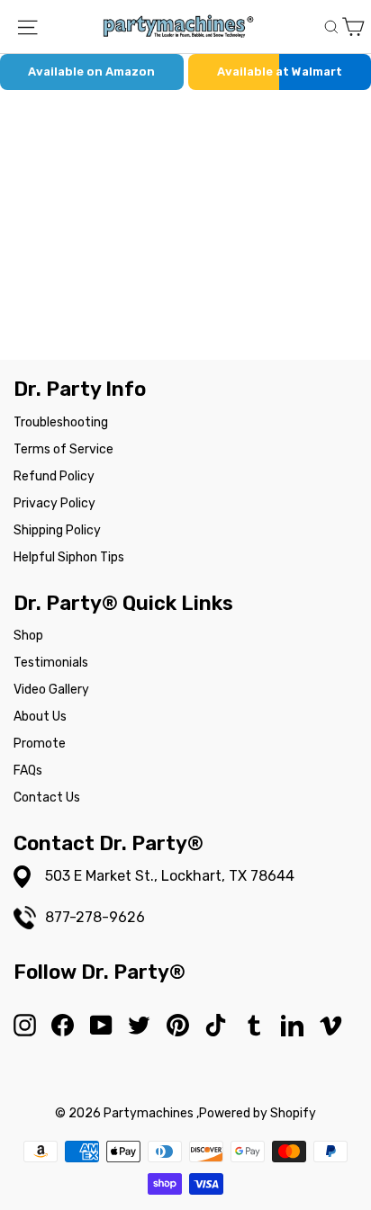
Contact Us (47, 797)
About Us (40, 716)
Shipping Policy (57, 530)
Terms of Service (63, 449)
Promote (40, 743)
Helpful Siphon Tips (69, 557)
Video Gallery (51, 689)
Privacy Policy (54, 503)
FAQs (28, 770)
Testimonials (51, 662)
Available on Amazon (91, 71)
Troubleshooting (61, 422)
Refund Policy (54, 476)
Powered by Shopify (257, 1113)
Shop (28, 635)
